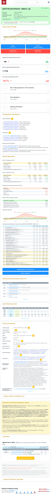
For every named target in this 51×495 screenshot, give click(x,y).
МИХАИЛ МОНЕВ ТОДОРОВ (11, 124)
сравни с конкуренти (25, 273)
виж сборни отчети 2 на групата (25, 458)
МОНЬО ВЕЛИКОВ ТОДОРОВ (11, 122)
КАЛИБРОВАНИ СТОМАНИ (17, 452)
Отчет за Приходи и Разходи (38, 46)
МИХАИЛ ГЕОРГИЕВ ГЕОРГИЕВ (11, 137)
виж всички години (25, 318)
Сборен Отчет (13, 51)
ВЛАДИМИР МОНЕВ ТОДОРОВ (11, 123)
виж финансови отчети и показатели (25, 269)
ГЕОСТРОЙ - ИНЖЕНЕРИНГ (10, 136)
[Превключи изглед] (49, 13)
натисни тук (16, 19)
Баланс (13, 46)
